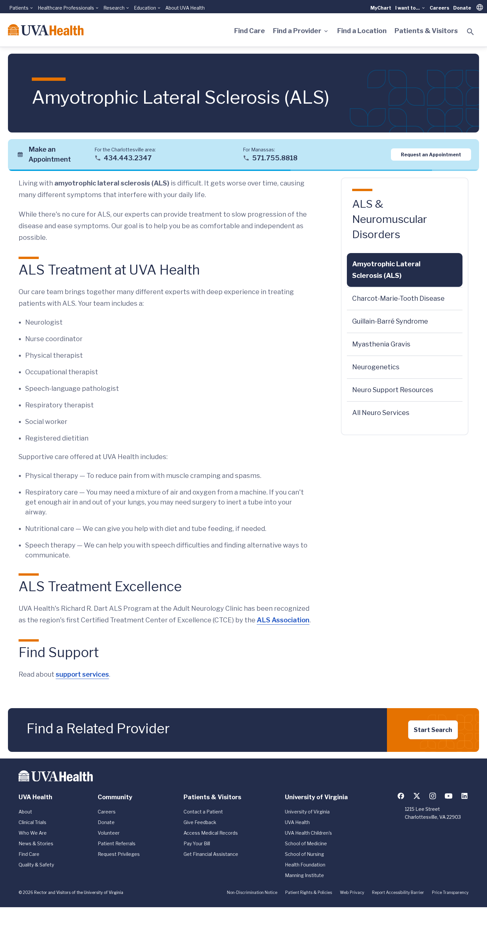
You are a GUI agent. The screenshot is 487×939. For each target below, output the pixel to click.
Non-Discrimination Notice (252, 892)
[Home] (45, 29)
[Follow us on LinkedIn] (464, 796)
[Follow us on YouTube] (449, 796)
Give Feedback (200, 822)
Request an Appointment (431, 154)
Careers (439, 8)
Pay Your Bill (197, 843)
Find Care (249, 31)
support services (82, 674)
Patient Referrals (116, 843)
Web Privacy (352, 892)
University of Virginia (307, 811)
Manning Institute (304, 875)
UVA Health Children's (308, 833)
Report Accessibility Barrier (398, 892)
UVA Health (297, 822)
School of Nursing (304, 854)
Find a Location (362, 31)
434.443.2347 (128, 158)
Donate (462, 8)
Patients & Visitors (426, 31)
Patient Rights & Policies (308, 892)
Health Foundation (305, 864)
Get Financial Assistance (211, 854)
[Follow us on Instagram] (433, 796)
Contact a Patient (203, 811)
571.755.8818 (275, 158)
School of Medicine (306, 843)
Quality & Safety (36, 864)
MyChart (380, 8)
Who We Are (33, 833)
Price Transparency (450, 892)
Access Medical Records (211, 833)
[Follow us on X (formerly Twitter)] (417, 796)
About (25, 811)
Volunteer (109, 833)
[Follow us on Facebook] (401, 796)
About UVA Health (185, 8)
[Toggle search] (470, 31)
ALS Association (283, 620)
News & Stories (36, 843)
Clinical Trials (32, 822)
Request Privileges (119, 854)
